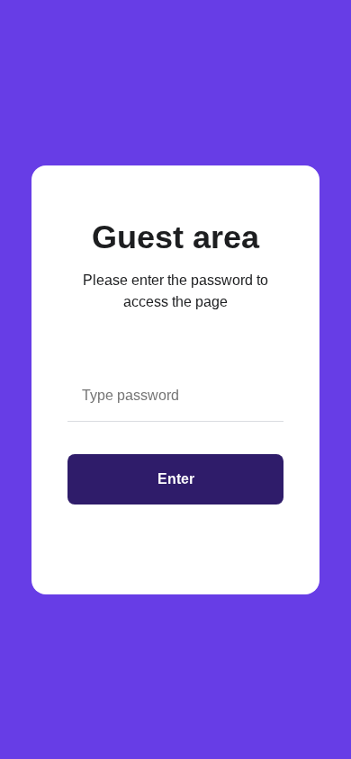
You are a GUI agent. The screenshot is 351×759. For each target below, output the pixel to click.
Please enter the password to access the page (175, 290)
